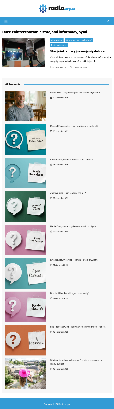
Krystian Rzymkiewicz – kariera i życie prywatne (74, 260)
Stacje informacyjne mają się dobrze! (77, 51)
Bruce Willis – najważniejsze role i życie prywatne (75, 92)
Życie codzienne (58, 45)
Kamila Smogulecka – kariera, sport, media (71, 159)
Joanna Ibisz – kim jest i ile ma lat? (68, 193)
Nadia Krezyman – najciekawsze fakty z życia (73, 226)
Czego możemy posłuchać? (79, 40)
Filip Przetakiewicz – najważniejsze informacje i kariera (78, 326)
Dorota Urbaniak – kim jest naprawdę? (70, 293)
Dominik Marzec (60, 67)
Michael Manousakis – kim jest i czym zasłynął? (74, 126)
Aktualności (56, 40)
